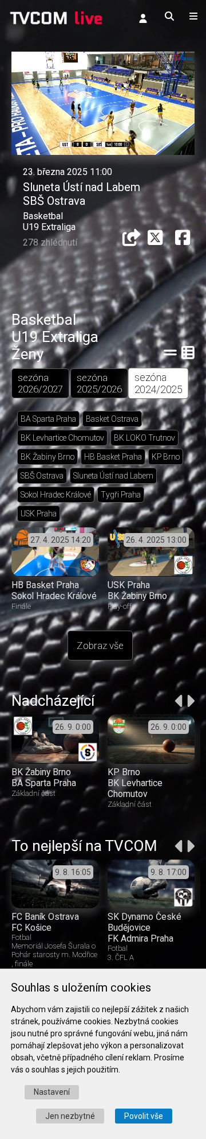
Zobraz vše (100, 645)
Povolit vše (143, 1116)
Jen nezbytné (70, 1116)
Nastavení (52, 1092)
